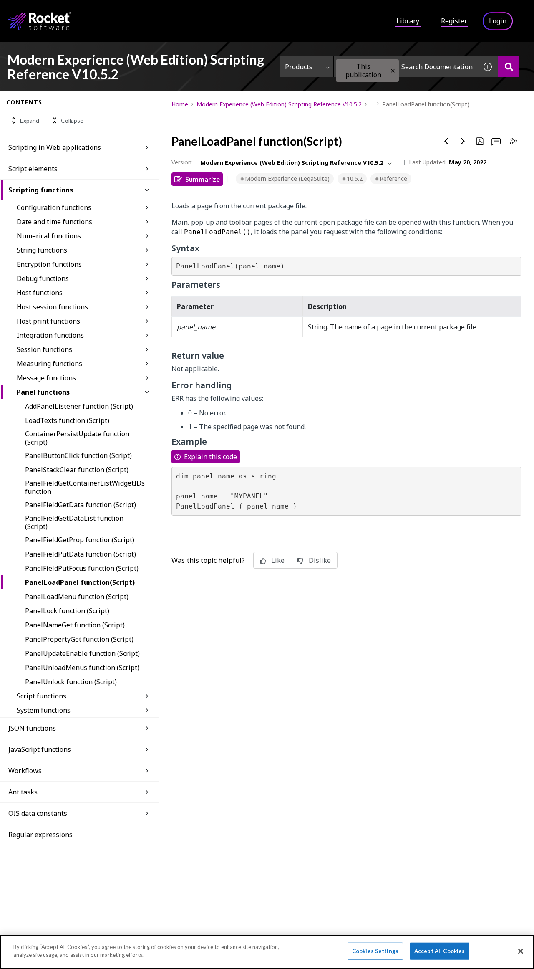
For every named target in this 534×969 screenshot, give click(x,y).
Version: (182, 162)
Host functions (40, 292)
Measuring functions (49, 363)
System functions (44, 710)
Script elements (33, 168)
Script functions (41, 696)
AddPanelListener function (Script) (79, 406)
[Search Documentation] (508, 66)
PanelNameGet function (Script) (75, 625)
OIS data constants (37, 813)
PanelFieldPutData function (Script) (80, 554)
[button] (393, 71)
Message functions (46, 377)
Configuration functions (54, 207)
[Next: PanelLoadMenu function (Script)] (463, 141)
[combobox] (405, 66)
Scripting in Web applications (54, 147)
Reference (393, 178)
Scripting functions (40, 190)
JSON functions (32, 728)
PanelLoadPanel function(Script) (80, 582)
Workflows (25, 770)
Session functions (44, 349)
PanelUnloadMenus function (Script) (82, 667)
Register (454, 20)
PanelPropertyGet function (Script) (79, 639)
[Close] (520, 951)
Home (179, 104)
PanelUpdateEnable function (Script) (82, 653)
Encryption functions (49, 264)
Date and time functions (54, 221)
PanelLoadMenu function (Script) (76, 596)
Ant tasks (23, 792)
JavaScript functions (39, 749)
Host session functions (52, 306)
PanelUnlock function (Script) (71, 681)
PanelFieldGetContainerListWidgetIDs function (85, 487)
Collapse (72, 120)
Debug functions (43, 278)
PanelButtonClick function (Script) (78, 455)
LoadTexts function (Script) (67, 420)
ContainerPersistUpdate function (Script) (77, 438)
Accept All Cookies (439, 951)
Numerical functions (49, 235)
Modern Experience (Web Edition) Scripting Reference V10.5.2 (279, 104)
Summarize (202, 179)
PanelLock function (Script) (67, 610)
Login (497, 20)
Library (407, 20)
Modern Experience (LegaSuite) (287, 178)
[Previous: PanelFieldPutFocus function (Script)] (446, 141)
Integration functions (50, 335)
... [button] (372, 104)
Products (298, 66)
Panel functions (43, 392)
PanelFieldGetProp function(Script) (79, 539)
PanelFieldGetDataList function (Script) (74, 522)
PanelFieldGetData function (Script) (80, 504)
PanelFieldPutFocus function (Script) (82, 568)
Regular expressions (40, 834)
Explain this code (210, 456)
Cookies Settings (375, 951)
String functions (42, 250)
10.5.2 (355, 178)
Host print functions (48, 321)
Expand (29, 120)
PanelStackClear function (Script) (76, 469)
